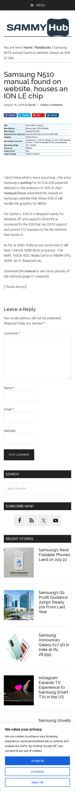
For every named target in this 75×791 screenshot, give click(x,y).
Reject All (37, 782)
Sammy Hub (37, 27)
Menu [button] (40, 5)
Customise (37, 771)
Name (9, 388)
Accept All (37, 760)
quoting (26, 182)
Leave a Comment (51, 104)
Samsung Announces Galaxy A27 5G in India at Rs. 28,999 (54, 645)
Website (10, 431)
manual (30, 271)
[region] (37, 757)
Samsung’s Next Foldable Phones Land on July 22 (54, 555)
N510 (42, 203)
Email (9, 409)
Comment (12, 333)
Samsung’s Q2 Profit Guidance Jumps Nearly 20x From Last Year (53, 602)
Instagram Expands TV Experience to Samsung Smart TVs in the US (53, 687)
